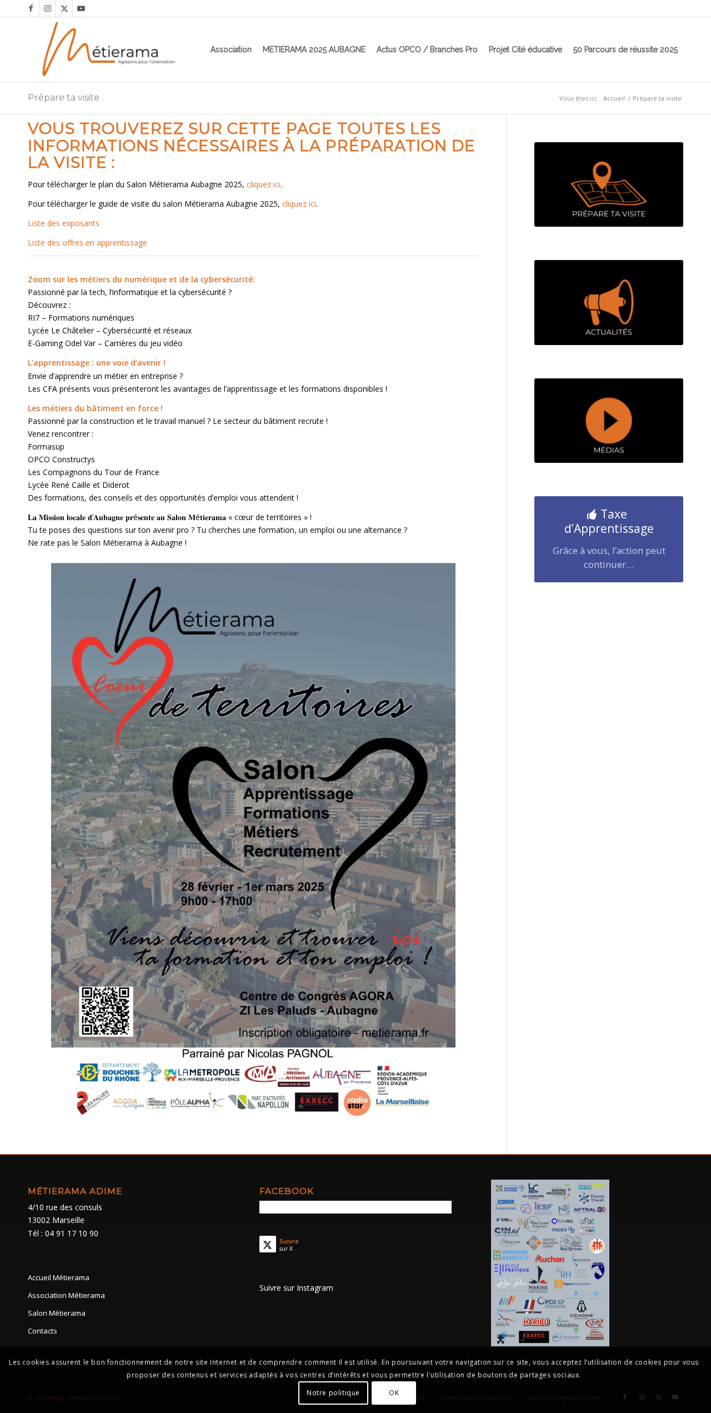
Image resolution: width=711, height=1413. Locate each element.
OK (394, 1392)
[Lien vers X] (64, 8)
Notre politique (333, 1392)
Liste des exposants (63, 223)
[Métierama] (110, 49)
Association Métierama (66, 1295)
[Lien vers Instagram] (47, 8)
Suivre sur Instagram (296, 1287)
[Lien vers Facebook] (31, 8)
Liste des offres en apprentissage (87, 242)
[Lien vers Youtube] (81, 8)
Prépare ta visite (63, 97)
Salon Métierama (57, 1313)
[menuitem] (231, 49)
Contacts (42, 1331)
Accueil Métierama (58, 1277)
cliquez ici (264, 184)
